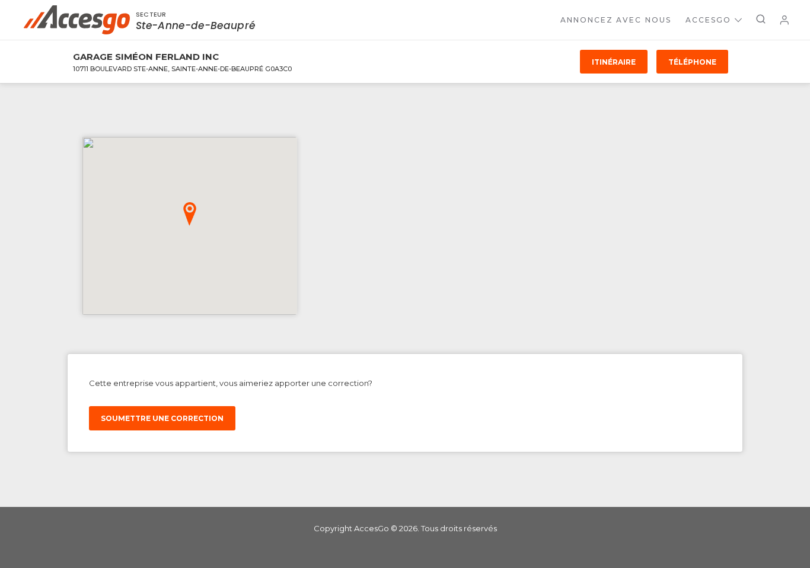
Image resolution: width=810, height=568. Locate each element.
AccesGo (708, 19)
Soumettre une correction (162, 418)
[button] (190, 214)
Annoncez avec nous (615, 19)
